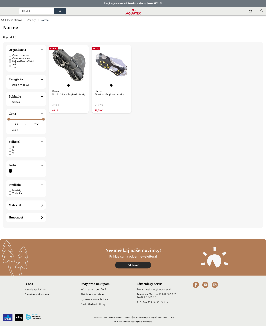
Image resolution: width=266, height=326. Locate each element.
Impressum (97, 317)
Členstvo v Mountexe (37, 294)
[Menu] (6, 11)
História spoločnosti (36, 289)
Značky (31, 20)
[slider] (8, 119)
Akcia (15, 129)
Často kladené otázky (93, 304)
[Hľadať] (60, 11)
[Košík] (250, 11)
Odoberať (133, 265)
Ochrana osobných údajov (144, 317)
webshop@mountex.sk (159, 289)
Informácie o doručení (93, 289)
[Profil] (261, 11)
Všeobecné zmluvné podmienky (118, 317)
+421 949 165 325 (165, 294)
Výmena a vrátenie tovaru (95, 299)
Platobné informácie (92, 294)
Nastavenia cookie (165, 317)
